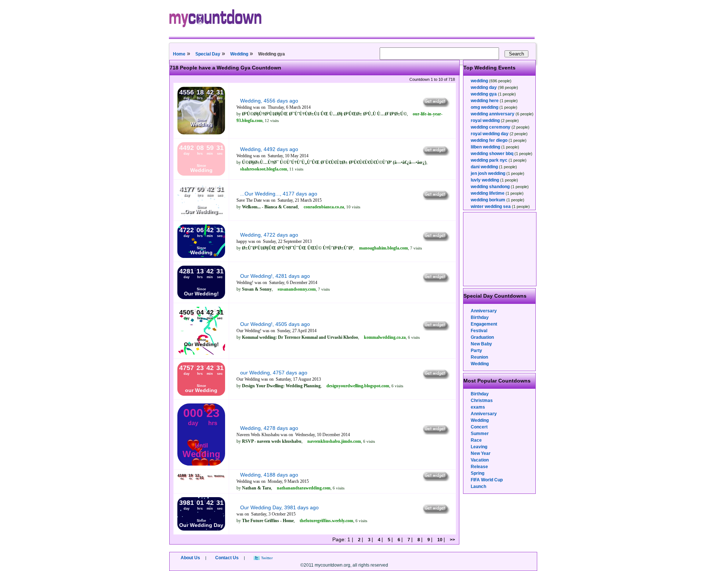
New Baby (481, 343)
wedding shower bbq (492, 153)
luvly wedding (485, 180)
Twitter (267, 558)
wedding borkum (488, 199)
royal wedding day (490, 133)
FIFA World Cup (487, 479)
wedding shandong (490, 186)
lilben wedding (485, 147)
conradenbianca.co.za (324, 206)
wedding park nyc (489, 160)
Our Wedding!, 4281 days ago (275, 276)
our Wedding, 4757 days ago (273, 373)
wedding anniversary (492, 113)
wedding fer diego (489, 140)
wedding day (484, 87)
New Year (481, 453)
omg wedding (484, 107)
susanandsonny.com (297, 289)
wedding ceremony (490, 127)
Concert (479, 427)
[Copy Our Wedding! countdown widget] (435, 281)
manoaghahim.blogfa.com (383, 248)
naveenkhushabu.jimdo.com (334, 441)
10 (440, 539)
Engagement (484, 324)
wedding (479, 80)
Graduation (482, 337)
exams (478, 407)
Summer (480, 433)
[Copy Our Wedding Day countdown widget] (435, 512)
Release (479, 466)
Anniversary (484, 310)
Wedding (239, 54)
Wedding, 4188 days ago (269, 475)
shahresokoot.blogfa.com (263, 169)
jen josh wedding (488, 173)
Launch (478, 486)
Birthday (480, 317)
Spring (477, 473)
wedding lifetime (488, 193)
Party (476, 350)
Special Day (207, 54)
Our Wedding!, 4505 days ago (275, 324)
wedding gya (484, 94)
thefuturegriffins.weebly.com (326, 520)
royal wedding (485, 120)
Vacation (480, 460)
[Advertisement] (500, 249)
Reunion (479, 357)
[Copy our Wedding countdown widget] (435, 377)
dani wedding (484, 166)
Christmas (482, 400)
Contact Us (227, 557)
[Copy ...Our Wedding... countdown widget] (435, 198)
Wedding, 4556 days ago (269, 101)
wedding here (485, 100)
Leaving (479, 446)
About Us (190, 557)
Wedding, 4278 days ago (269, 428)
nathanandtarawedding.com (303, 488)
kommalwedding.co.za (385, 337)
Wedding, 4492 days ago (269, 149)
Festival (479, 330)
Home (179, 54)
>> (452, 539)
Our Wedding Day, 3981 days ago (279, 507)
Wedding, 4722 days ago (269, 235)
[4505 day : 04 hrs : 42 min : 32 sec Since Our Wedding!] (201, 353)
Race (476, 440)
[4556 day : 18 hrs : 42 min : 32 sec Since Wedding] (201, 133)
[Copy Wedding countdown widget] (435, 105)
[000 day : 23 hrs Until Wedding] (201, 464)
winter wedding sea (491, 206)
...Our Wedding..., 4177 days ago (278, 194)
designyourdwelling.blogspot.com (357, 385)
